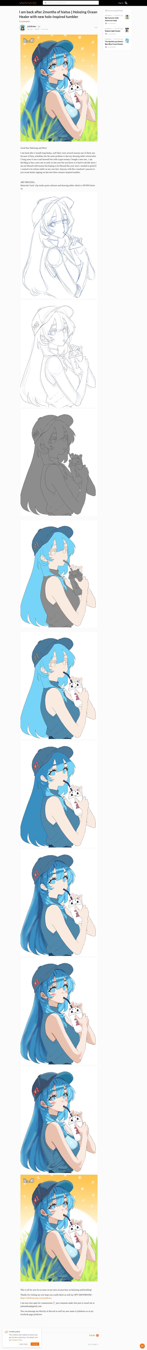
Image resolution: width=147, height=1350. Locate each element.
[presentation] (108, 15)
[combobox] (71, 1)
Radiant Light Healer (112, 31)
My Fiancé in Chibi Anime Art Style (112, 19)
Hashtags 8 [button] (28, 1330)
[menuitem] (121, 3)
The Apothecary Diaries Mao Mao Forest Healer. (114, 42)
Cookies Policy (17, 1340)
